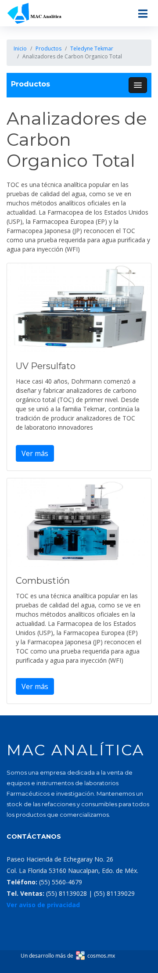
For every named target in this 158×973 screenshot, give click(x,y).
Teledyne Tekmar (91, 48)
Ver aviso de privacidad (43, 905)
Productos (48, 48)
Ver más (35, 453)
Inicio (20, 48)
